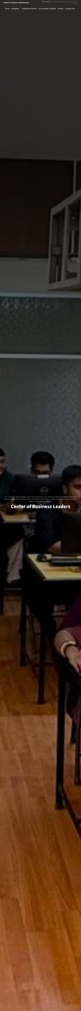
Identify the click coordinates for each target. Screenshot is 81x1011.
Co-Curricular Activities (47, 8)
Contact (74, 2)
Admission (63, 2)
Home (7, 8)
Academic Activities (29, 8)
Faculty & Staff (55, 2)
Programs (15, 8)
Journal (76, 4)
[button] (79, 505)
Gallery (69, 2)
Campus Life (70, 8)
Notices (60, 8)
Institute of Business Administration (16, 3)
